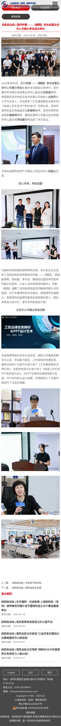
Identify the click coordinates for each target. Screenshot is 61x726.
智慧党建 (15, 16)
